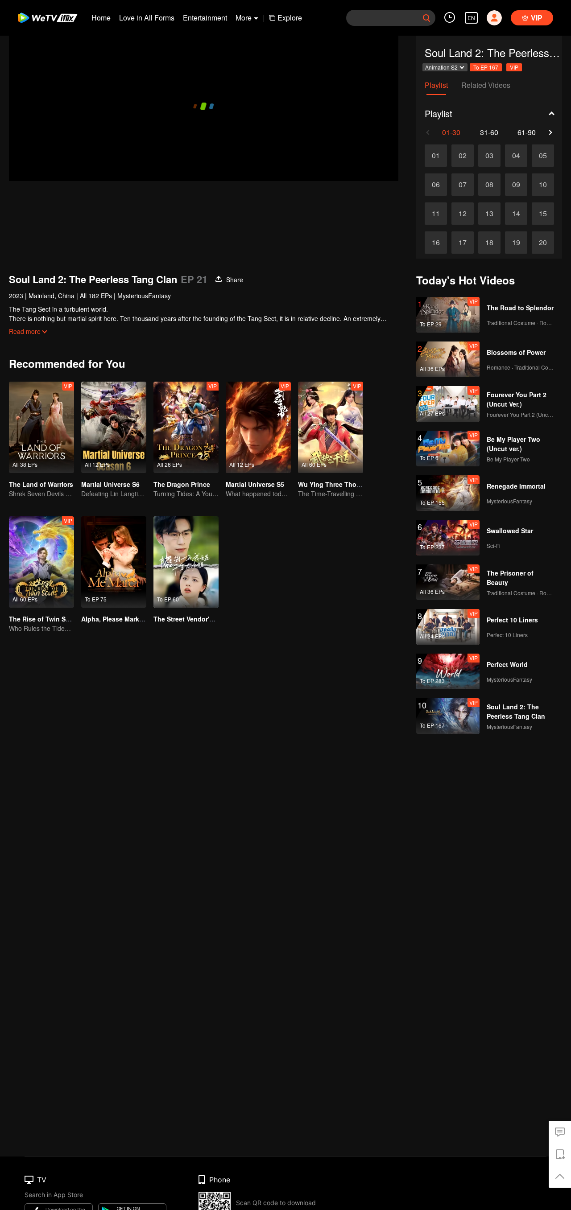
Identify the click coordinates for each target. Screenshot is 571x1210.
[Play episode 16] (436, 242)
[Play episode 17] (462, 242)
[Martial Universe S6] (113, 427)
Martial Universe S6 (110, 484)
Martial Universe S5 (255, 484)
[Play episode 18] (489, 242)
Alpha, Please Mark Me (115, 618)
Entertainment (205, 17)
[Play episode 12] (462, 213)
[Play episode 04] (516, 155)
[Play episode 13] (489, 213)
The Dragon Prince (181, 484)
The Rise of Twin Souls (44, 618)
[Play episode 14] (516, 213)
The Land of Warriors (41, 484)
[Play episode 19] (516, 242)
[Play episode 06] (436, 184)
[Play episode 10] (543, 184)
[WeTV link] (48, 18)
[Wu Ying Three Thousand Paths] (330, 427)
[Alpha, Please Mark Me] (113, 562)
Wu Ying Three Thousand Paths (346, 484)
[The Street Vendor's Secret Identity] (186, 562)
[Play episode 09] (516, 184)
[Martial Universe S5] (258, 427)
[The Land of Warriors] (41, 427)
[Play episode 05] (543, 155)
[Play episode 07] (462, 184)
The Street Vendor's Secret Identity (206, 618)
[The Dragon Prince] (186, 427)
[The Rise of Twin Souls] (41, 562)
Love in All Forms (146, 17)
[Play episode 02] (462, 155)
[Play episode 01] (436, 155)
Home (101, 17)
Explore (289, 17)
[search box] (426, 17)
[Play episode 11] (436, 213)
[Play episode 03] (489, 155)
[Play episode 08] (489, 184)
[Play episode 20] (543, 242)
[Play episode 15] (543, 213)
